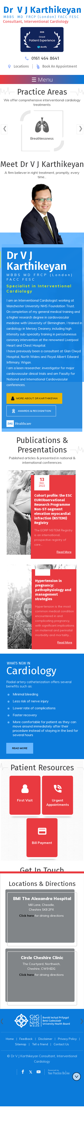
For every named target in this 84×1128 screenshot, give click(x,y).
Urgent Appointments (57, 802)
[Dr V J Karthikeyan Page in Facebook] (22, 1072)
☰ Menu (42, 79)
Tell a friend (40, 1044)
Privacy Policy (67, 1039)
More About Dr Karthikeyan (37, 398)
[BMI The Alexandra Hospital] (18, 423)
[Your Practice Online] (59, 1072)
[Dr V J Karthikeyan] (42, 14)
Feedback (26, 1039)
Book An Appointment (59, 66)
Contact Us (61, 1044)
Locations (21, 66)
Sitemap (20, 1044)
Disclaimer (45, 1039)
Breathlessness (42, 138)
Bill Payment (42, 843)
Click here (26, 916)
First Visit (25, 800)
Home (10, 1039)
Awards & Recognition (34, 410)
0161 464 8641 (45, 58)
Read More (64, 552)
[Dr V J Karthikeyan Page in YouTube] (38, 1072)
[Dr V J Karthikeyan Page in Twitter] (30, 1072)
